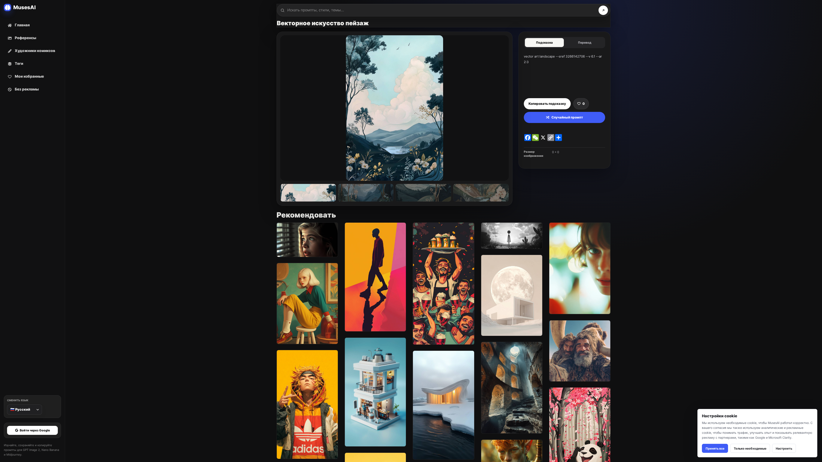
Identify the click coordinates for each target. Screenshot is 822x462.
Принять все (715, 448)
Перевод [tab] (584, 42)
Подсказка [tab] (544, 42)
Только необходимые (750, 448)
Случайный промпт (567, 117)
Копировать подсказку (547, 104)
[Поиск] (603, 10)
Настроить (784, 448)
